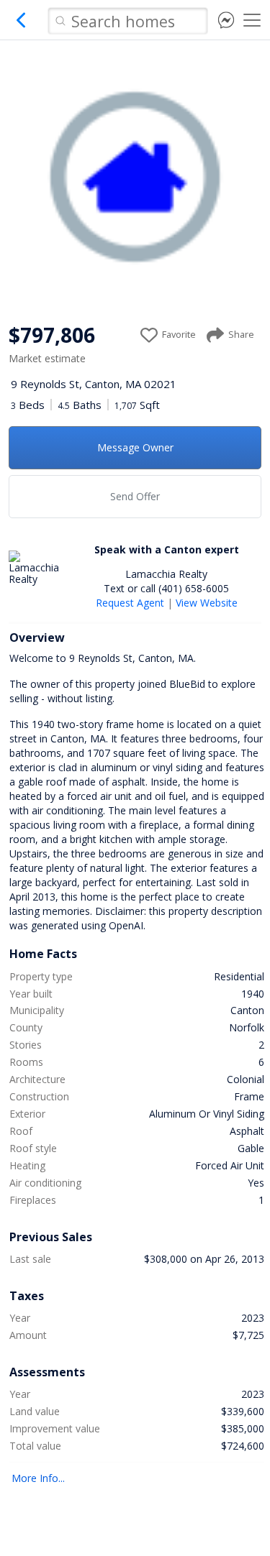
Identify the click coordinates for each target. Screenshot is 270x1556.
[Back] (21, 25)
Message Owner (135, 447)
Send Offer (135, 496)
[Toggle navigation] (252, 20)
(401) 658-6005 (193, 588)
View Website (207, 602)
